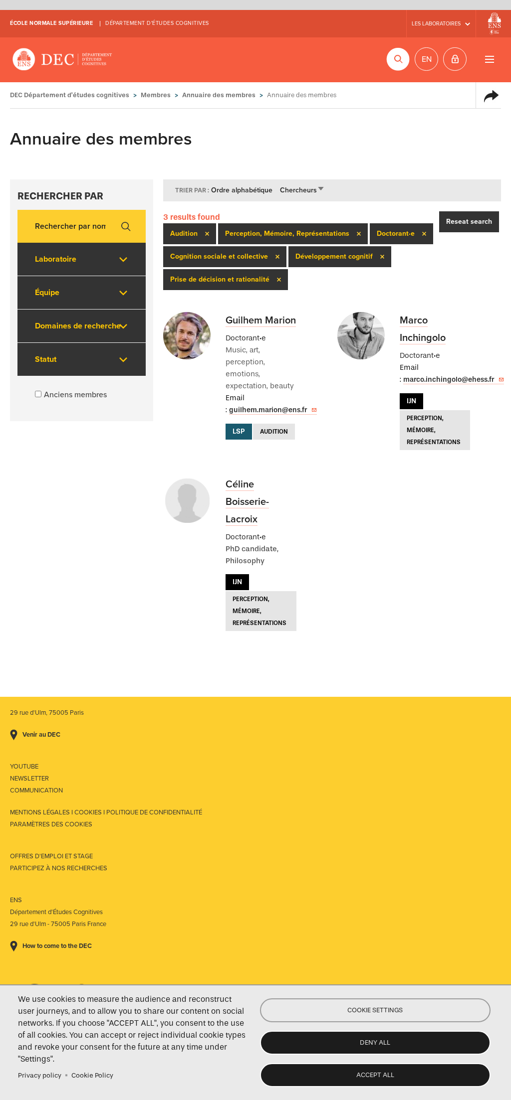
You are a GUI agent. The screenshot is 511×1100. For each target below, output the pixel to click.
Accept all (375, 1075)
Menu (489, 59)
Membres (156, 95)
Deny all (375, 1042)
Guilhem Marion (261, 320)
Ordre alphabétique (241, 190)
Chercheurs (302, 190)
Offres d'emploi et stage (51, 856)
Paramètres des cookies (51, 824)
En (427, 59)
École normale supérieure (51, 23)
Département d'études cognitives (157, 23)
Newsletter (29, 779)
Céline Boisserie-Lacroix (247, 501)
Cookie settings (375, 1010)
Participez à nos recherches (58, 868)
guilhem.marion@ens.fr (268, 410)
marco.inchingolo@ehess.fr (448, 379)
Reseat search (469, 221)
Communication (36, 790)
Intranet (455, 59)
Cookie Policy (92, 1075)
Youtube (24, 767)
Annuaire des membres (219, 95)
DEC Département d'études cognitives (62, 59)
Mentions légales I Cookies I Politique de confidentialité (106, 812)
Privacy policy (39, 1075)
